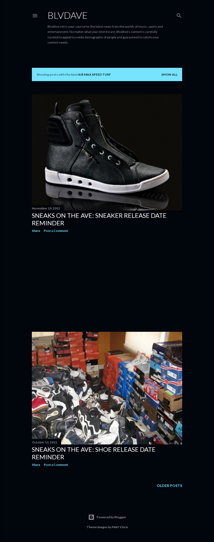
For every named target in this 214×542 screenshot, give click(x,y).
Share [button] (36, 231)
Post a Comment (56, 231)
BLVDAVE (67, 15)
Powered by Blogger (111, 517)
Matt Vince (120, 527)
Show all (169, 74)
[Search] (179, 14)
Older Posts (169, 485)
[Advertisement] (107, 282)
